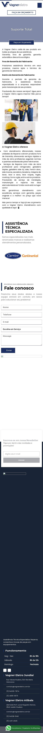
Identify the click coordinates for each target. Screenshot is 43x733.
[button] (39, 5)
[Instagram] (5, 670)
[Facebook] (9, 670)
